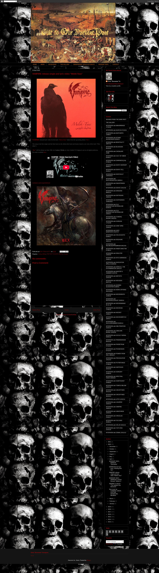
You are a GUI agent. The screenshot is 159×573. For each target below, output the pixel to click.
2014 (109, 519)
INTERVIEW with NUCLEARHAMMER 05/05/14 (114, 322)
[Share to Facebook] (66, 252)
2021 (109, 442)
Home (67, 310)
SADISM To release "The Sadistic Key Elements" (115, 485)
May (110, 456)
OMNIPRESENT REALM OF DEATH (83, 64)
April (110, 459)
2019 (109, 506)
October (112, 449)
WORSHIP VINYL (103, 64)
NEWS (42, 64)
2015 (109, 516)
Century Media (42, 254)
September (112, 451)
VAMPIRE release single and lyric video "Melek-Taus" (115, 474)
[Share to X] (64, 252)
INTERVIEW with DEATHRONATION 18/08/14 (114, 179)
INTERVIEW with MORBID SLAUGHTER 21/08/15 (113, 285)
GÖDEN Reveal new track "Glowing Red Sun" (115, 468)
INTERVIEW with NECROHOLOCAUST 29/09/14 (115, 299)
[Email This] (60, 252)
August (111, 454)
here (45, 152)
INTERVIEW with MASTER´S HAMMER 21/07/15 (114, 272)
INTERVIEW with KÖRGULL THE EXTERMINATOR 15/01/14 (115, 267)
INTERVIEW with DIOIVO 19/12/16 (116, 188)
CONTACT (116, 64)
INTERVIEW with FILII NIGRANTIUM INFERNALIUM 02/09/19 (114, 206)
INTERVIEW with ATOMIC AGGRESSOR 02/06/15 (113, 138)
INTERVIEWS (52, 64)
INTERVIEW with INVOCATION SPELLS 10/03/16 (115, 263)
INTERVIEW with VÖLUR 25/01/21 (116, 425)
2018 (109, 509)
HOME (35, 64)
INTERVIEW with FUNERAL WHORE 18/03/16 (114, 217)
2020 (109, 444)
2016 (109, 514)
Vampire (66, 254)
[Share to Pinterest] (67, 252)
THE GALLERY (64, 64)
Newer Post (36, 310)
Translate (119, 544)
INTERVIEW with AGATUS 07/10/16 (116, 130)
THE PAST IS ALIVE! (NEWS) (55, 254)
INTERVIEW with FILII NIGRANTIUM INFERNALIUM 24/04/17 (114, 212)
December (112, 446)
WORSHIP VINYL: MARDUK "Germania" (114, 462)
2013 (109, 522)
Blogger (89, 560)
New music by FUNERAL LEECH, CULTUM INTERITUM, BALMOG (115, 492)
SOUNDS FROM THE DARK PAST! (116, 119)
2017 (109, 511)
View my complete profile (113, 86)
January (112, 503)
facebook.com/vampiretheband (41, 183)
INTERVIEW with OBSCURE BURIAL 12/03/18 (114, 331)
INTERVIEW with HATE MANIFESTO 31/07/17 (112, 231)
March (111, 498)
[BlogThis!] (62, 252)
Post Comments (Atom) (70, 314)
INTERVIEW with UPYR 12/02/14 (115, 399)
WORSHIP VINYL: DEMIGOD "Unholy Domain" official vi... (115, 479)
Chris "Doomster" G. (114, 81)
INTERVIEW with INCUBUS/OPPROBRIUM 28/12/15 (116, 244)
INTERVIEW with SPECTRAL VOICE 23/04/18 (114, 377)
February (112, 501)
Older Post (96, 310)
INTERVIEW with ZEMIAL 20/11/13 (116, 432)
